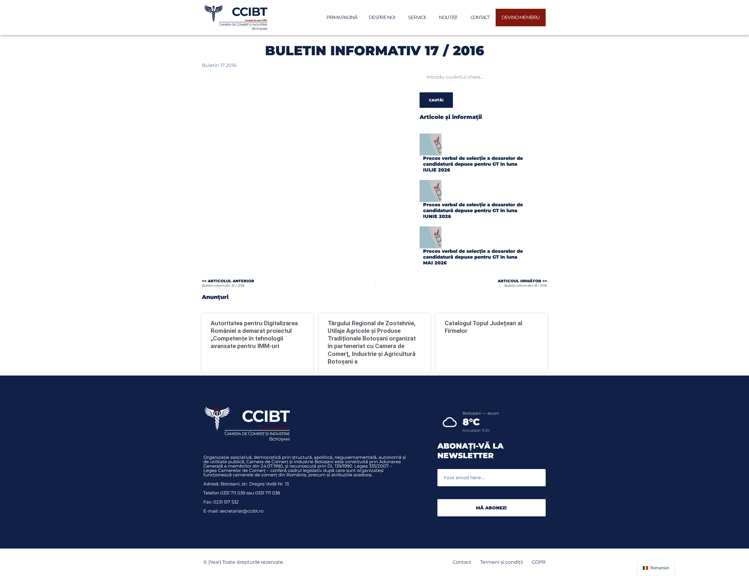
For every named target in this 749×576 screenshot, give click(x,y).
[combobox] (459, 77)
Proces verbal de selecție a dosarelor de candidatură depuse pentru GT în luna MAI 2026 (473, 257)
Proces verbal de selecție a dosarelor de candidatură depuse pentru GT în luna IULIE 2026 (473, 164)
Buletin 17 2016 (219, 65)
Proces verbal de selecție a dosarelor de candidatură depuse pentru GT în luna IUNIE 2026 (473, 210)
